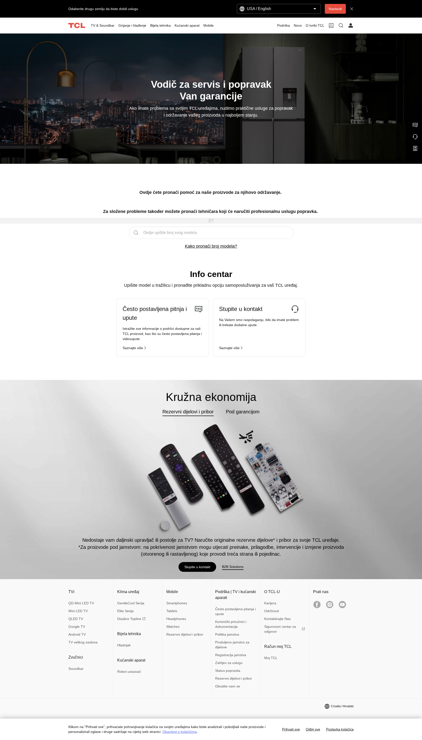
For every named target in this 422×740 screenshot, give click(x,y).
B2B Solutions (232, 567)
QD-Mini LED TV (81, 603)
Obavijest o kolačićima (179, 732)
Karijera (270, 603)
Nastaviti (335, 9)
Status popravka (227, 671)
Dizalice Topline (129, 619)
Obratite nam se (227, 686)
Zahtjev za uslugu (229, 663)
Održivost (271, 611)
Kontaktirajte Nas (277, 619)
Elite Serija (125, 611)
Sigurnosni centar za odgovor (280, 629)
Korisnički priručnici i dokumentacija (230, 624)
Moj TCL (270, 658)
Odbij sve (313, 729)
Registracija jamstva (230, 655)
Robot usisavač (129, 672)
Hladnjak (124, 645)
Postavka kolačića (340, 729)
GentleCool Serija (130, 603)
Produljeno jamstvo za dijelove (232, 644)
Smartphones (176, 603)
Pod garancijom (243, 411)
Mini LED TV (78, 611)
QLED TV (75, 619)
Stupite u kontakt (197, 567)
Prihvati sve (291, 729)
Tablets (171, 611)
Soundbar (76, 669)
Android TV (77, 634)
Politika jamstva (227, 634)
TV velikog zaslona (82, 642)
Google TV (76, 627)
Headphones (176, 619)
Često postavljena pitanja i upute (235, 611)
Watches (172, 627)
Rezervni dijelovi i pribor (188, 411)
